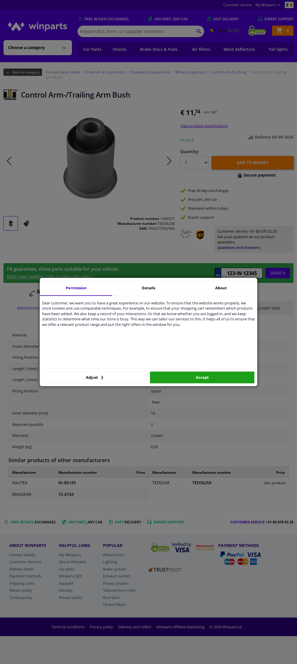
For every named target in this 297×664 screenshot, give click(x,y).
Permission (76, 287)
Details (148, 287)
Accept (202, 377)
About (221, 287)
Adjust (92, 377)
